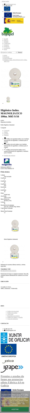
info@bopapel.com (11, 4)
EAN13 (3, 168)
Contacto (6, 45)
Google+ (6, 133)
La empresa (7, 48)
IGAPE (6, 39)
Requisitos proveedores (13, 316)
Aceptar (15, 409)
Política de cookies (12, 313)
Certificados (7, 43)
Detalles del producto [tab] (9, 155)
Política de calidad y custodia (15, 317)
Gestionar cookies (13, 405)
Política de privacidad (13, 311)
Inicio (5, 49)
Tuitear (6, 132)
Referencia (4, 167)
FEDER (6, 42)
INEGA (6, 40)
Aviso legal (10, 314)
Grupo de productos (12, 319)
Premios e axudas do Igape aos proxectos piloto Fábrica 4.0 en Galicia (12, 381)
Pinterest (6, 135)
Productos (6, 46)
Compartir (6, 130)
